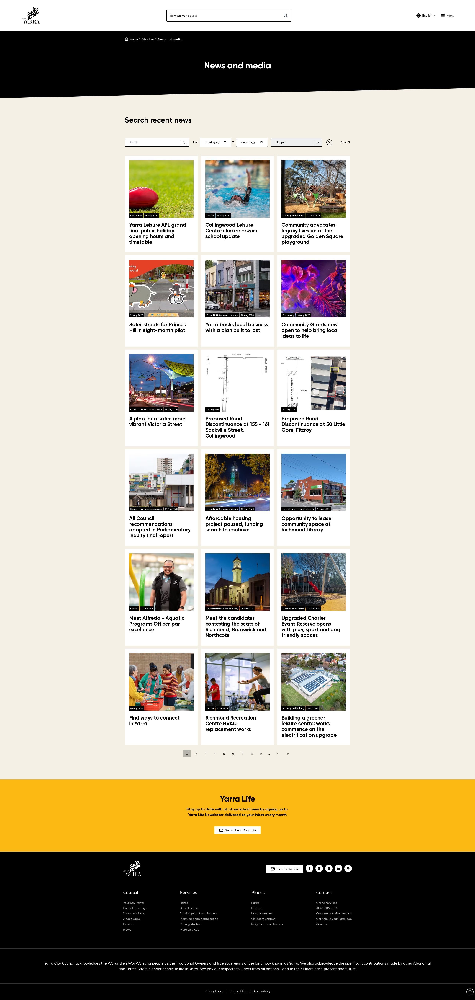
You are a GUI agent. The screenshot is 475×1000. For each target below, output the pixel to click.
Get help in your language (334, 919)
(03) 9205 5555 (327, 908)
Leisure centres (261, 913)
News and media (170, 39)
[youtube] (348, 868)
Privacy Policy (214, 991)
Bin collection (189, 908)
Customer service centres (333, 913)
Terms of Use (238, 991)
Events (127, 924)
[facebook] (309, 868)
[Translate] (419, 15)
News (127, 929)
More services (189, 929)
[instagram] (319, 868)
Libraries (257, 908)
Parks (255, 903)
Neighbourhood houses (267, 924)
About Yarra (131, 919)
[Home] (30, 15)
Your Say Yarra (133, 903)
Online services (326, 903)
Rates (184, 903)
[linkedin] (338, 868)
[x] (328, 868)
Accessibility (261, 991)
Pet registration (190, 924)
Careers (321, 924)
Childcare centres (263, 919)
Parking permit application (198, 913)
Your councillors (134, 913)
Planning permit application (199, 919)
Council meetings (135, 908)
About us (148, 39)
